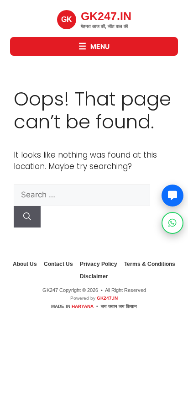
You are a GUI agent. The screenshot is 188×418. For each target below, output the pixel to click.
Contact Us (58, 264)
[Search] (27, 217)
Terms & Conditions (149, 264)
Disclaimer (94, 276)
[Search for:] (82, 194)
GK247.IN (106, 298)
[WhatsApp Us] (172, 223)
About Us (25, 264)
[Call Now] (172, 195)
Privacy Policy (98, 264)
